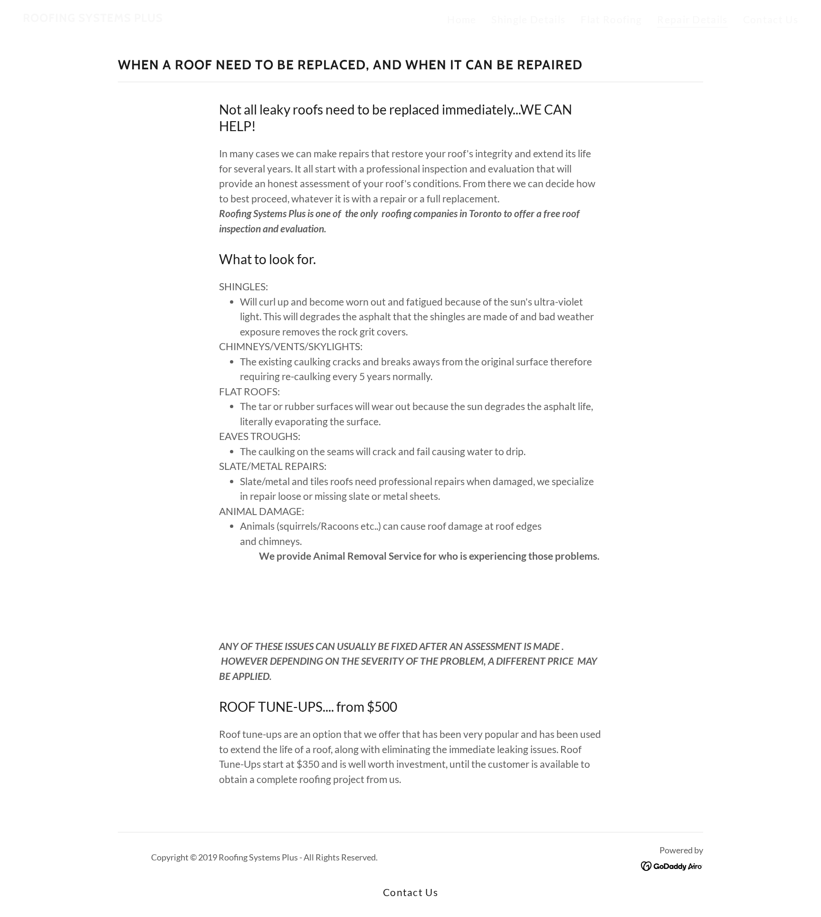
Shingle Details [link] (528, 19)
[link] (93, 18)
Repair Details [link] (692, 19)
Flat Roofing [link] (611, 19)
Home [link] (461, 19)
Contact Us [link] (770, 19)
